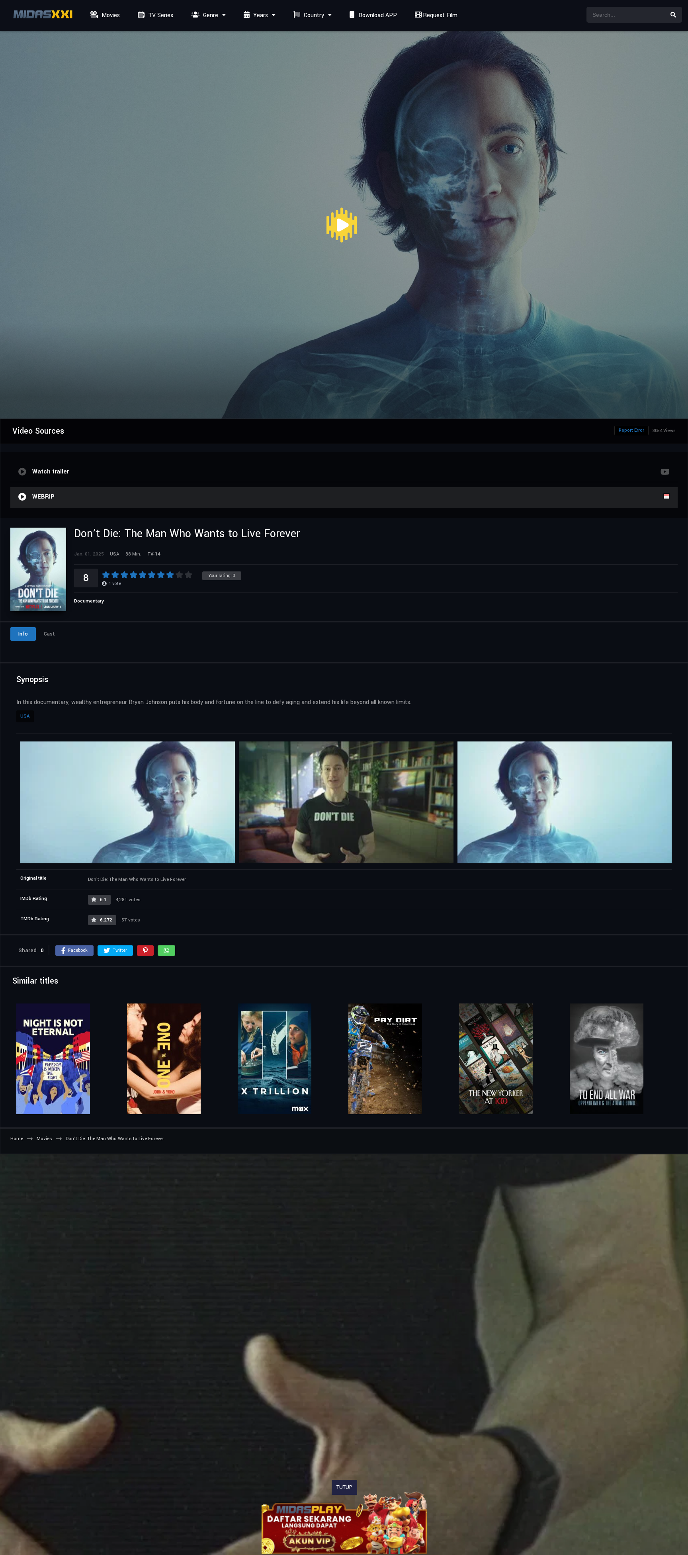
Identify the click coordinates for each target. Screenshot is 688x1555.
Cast (49, 634)
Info (23, 634)
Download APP (377, 15)
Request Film (439, 15)
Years (260, 15)
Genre (209, 15)
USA (25, 716)
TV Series (160, 15)
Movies (110, 15)
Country (313, 15)
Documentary (89, 601)
